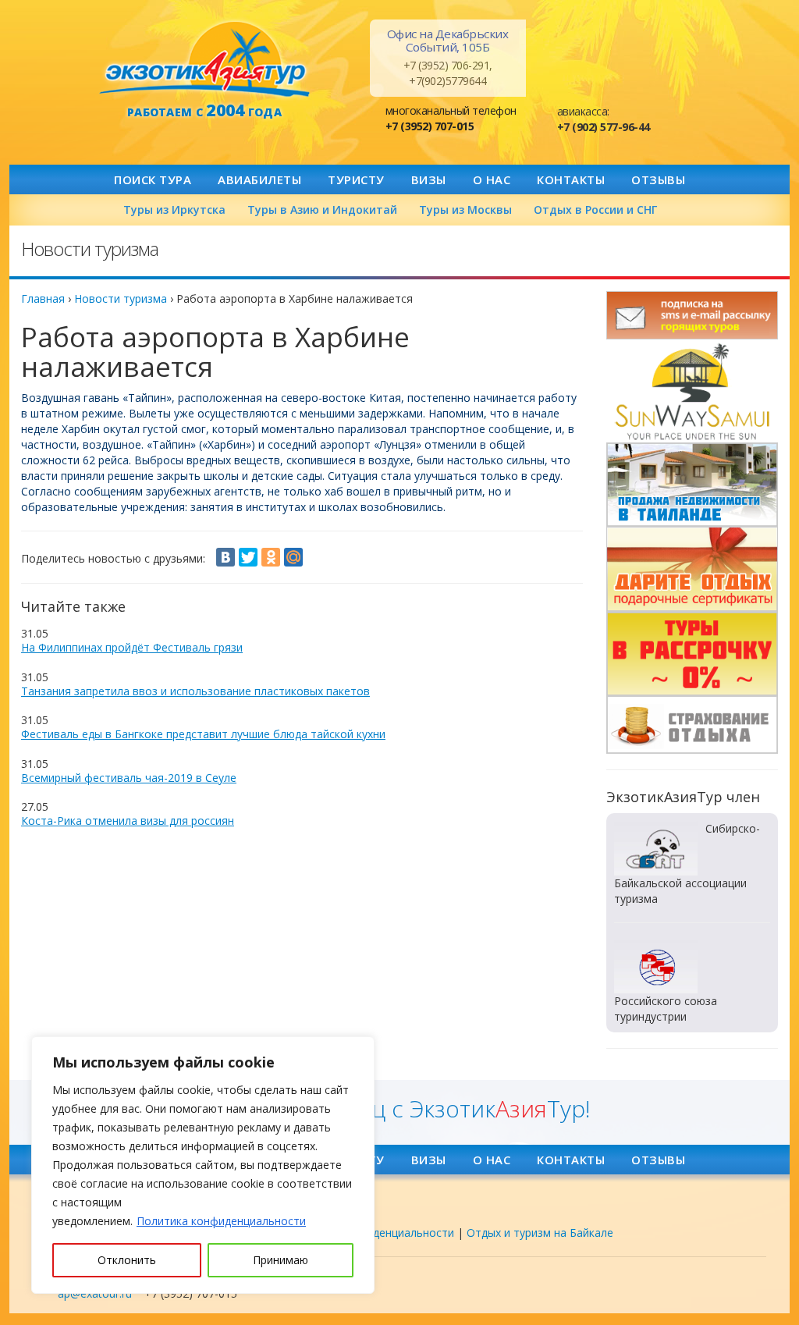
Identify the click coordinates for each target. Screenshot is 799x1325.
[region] (203, 1165)
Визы (428, 179)
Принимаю (280, 1259)
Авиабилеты (259, 179)
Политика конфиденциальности (221, 1220)
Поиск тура (152, 179)
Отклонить (127, 1259)
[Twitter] (248, 557)
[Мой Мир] (293, 557)
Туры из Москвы (465, 209)
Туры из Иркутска (174, 209)
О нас (492, 179)
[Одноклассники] (270, 557)
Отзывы (658, 179)
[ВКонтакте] (225, 557)
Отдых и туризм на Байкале (540, 1232)
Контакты (571, 179)
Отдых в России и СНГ (595, 209)
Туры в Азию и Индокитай (322, 209)
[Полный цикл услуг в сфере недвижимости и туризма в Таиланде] (692, 390)
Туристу (356, 179)
